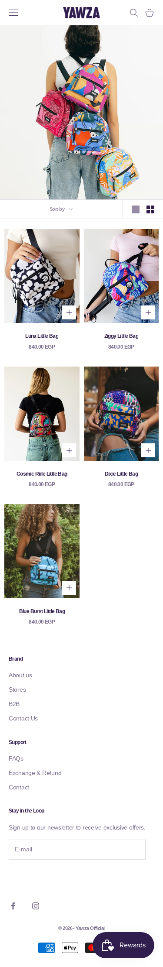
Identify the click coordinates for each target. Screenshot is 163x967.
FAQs (16, 758)
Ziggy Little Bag (121, 336)
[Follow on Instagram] (35, 906)
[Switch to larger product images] (136, 209)
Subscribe (32, 877)
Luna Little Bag (41, 336)
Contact (19, 787)
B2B (14, 703)
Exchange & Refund (35, 772)
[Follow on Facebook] (13, 906)
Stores (17, 689)
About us (20, 675)
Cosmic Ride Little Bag (42, 474)
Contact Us (23, 718)
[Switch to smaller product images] (150, 209)
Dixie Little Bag (121, 474)
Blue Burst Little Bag (42, 611)
